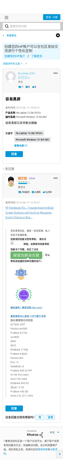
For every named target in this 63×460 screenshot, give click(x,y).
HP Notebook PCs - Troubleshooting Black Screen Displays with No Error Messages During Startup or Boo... (29, 212)
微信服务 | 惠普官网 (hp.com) (26, 307)
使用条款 (43, 449)
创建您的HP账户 (14, 56)
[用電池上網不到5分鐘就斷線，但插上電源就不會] (26, 63)
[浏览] (6, 17)
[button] (55, 73)
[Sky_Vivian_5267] (10, 76)
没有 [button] (50, 417)
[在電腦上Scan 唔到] (22, 63)
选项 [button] (58, 35)
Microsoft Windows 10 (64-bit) (32, 139)
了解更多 (36, 56)
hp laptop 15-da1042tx (29, 133)
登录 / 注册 (52, 17)
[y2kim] (10, 181)
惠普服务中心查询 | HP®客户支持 (28, 316)
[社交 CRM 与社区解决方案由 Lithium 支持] (35, 433)
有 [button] (39, 417)
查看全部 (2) (20, 145)
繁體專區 (11, 35)
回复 (14, 154)
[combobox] (31, 26)
